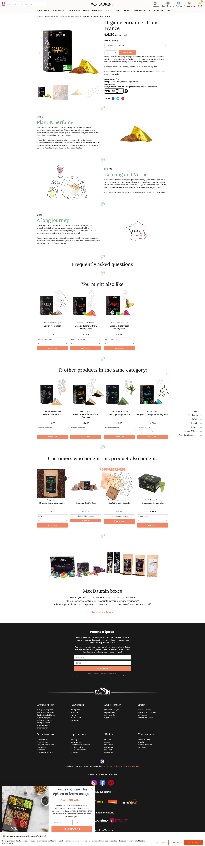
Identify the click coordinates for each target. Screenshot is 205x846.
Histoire (194, 419)
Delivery (74, 739)
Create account (145, 744)
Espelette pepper (44, 717)
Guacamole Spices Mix (153, 503)
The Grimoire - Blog (45, 752)
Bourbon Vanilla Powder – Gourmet (85, 415)
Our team (41, 750)
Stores (107, 742)
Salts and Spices (111, 715)
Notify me (86, 520)
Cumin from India (52, 325)
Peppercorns (109, 712)
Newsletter (109, 752)
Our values (41, 747)
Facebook (108, 744)
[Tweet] (118, 98)
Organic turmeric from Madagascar (86, 327)
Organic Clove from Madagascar (152, 414)
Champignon (42, 728)
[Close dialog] (92, 789)
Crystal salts (109, 717)
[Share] (113, 98)
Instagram (108, 747)
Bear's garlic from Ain (119, 414)
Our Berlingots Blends (46, 715)
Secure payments (78, 750)
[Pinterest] (123, 98)
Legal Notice (76, 742)
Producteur (193, 415)
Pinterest (108, 750)
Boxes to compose (146, 710)
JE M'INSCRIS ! (72, 829)
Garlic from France (52, 414)
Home (40, 16)
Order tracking (144, 739)
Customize (119, 521)
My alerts (142, 747)
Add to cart (127, 53)
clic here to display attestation (126, 766)
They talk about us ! (45, 744)
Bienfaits (195, 423)
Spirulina (74, 720)
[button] (200, 4)
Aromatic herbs (43, 725)
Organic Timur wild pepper (52, 503)
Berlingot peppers (44, 720)
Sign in (141, 742)
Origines (194, 427)
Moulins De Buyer (111, 710)
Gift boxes (142, 715)
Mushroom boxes (145, 717)
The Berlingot (42, 742)
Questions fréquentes (188, 435)
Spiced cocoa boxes (147, 712)
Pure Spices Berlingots (70, 16)
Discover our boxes (102, 612)
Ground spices (51, 16)
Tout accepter (193, 842)
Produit (195, 411)
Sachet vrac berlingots (119, 503)
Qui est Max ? (42, 739)
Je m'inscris (102, 668)
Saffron (74, 715)
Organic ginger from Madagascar (119, 327)
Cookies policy (77, 747)
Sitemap (74, 752)
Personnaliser (160, 842)
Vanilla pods (76, 717)
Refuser (176, 842)
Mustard (74, 712)
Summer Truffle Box (86, 503)
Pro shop (108, 739)
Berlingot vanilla (43, 722)
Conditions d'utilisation (80, 744)
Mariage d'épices (191, 431)
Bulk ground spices (45, 710)
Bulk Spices (75, 710)
